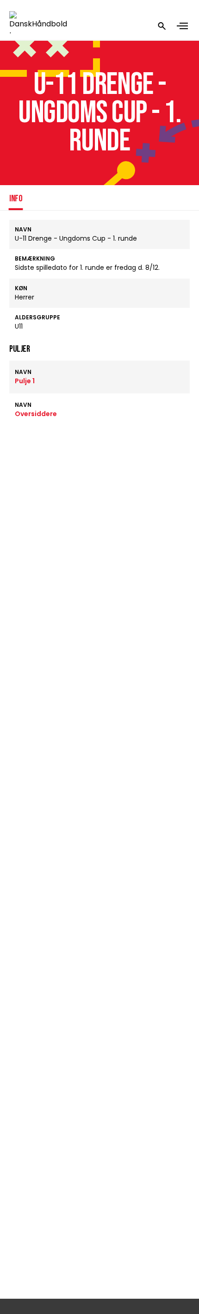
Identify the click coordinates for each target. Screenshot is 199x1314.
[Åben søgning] (162, 26)
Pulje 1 (25, 381)
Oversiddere (36, 413)
